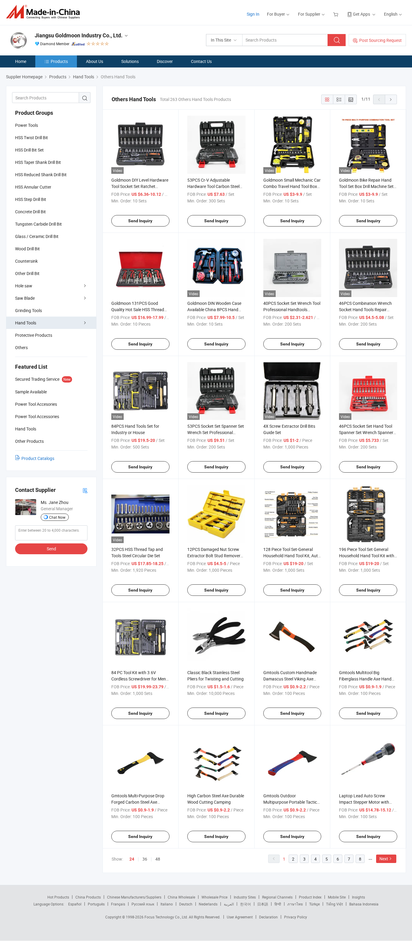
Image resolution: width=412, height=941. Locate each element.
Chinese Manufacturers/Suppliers (134, 897)
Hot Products (58, 897)
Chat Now (57, 517)
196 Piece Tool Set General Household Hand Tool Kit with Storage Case (366, 555)
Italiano (166, 904)
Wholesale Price (214, 897)
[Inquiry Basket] (336, 14)
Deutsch (185, 904)
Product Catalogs (37, 458)
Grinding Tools (28, 310)
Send (51, 549)
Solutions (130, 61)
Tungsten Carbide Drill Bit (38, 224)
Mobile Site (337, 897)
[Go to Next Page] (391, 99)
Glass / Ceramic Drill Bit (37, 236)
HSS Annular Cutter (33, 187)
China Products (88, 897)
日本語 (262, 904)
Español (74, 904)
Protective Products (33, 335)
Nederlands (208, 904)
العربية (229, 904)
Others (21, 347)
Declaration (268, 916)
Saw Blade (25, 298)
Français (118, 904)
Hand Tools (25, 323)
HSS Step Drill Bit (30, 199)
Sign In (253, 14)
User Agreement (240, 916)
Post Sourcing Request (380, 40)
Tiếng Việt (334, 904)
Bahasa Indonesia (364, 904)
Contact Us (201, 61)
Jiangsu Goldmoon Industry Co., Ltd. (78, 35)
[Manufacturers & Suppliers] (45, 12)
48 (157, 859)
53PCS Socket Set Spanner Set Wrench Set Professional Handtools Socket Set (215, 432)
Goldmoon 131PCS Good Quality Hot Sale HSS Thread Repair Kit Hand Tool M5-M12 (138, 309)
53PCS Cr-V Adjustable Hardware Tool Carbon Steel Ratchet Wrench (213, 186)
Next (383, 858)
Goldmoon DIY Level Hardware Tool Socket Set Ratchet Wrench (139, 186)
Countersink (26, 261)
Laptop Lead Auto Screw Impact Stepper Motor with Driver (364, 802)
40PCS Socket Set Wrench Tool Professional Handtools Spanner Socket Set (291, 309)
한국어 (245, 904)
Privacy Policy (295, 916)
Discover (165, 61)
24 (131, 859)
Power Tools (26, 125)
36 (144, 859)
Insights (358, 897)
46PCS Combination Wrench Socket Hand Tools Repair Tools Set (365, 309)
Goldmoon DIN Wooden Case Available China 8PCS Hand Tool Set (214, 309)
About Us (94, 61)
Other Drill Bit (27, 273)
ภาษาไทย (295, 904)
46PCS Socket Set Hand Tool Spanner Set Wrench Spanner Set (366, 432)
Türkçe (314, 904)
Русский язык (143, 904)
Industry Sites (245, 897)
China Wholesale (181, 897)
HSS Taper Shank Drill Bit (38, 162)
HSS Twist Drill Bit (31, 137)
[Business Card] (85, 490)
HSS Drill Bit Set (29, 150)
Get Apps (361, 14)
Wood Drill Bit (27, 249)
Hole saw (23, 286)
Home (20, 61)
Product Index (310, 897)
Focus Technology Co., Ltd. (166, 916)
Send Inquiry (140, 220)
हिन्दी (277, 904)
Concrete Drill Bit (30, 211)
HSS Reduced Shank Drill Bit (41, 174)
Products (59, 61)
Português (96, 904)
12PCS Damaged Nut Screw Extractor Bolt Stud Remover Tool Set (213, 555)
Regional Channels (277, 897)
